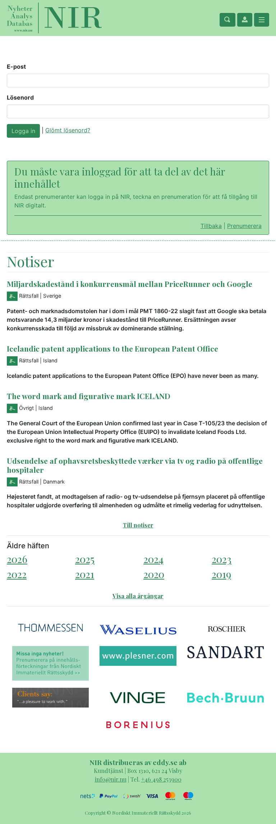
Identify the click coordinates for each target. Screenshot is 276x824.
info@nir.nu (110, 779)
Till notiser (138, 525)
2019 (221, 574)
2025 (85, 559)
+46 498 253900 (161, 779)
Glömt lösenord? (67, 130)
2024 (153, 559)
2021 (84, 574)
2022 (17, 574)
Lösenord (20, 97)
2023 (221, 559)
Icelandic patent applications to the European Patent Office (112, 348)
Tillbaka (211, 225)
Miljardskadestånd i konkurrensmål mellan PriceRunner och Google (129, 284)
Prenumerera (244, 225)
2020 (153, 574)
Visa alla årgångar (138, 596)
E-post (16, 66)
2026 (17, 559)
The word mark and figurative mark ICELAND (88, 396)
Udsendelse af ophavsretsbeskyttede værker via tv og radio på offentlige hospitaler (135, 465)
